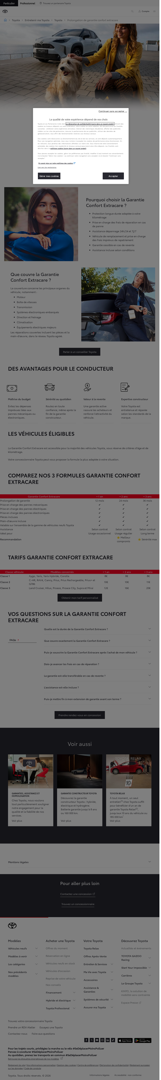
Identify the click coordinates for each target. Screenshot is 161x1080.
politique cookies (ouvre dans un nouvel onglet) (68, 148)
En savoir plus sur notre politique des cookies (56, 163)
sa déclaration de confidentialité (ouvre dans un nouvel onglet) (90, 124)
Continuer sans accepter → (113, 111)
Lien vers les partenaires (47, 167)
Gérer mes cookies (49, 176)
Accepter (113, 176)
